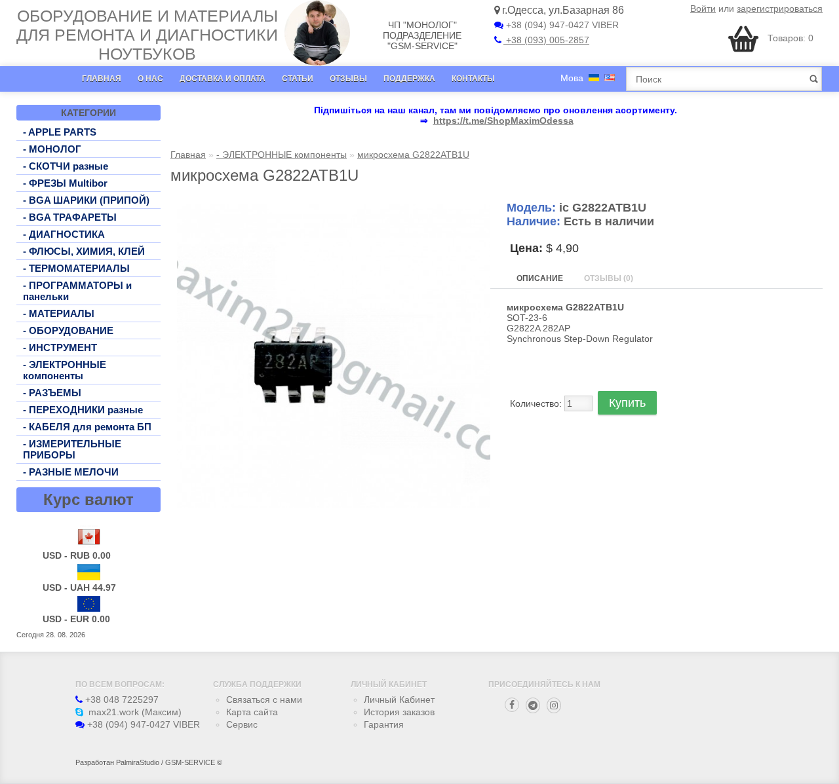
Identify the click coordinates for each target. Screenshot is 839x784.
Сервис (242, 724)
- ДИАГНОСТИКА (64, 234)
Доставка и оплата (222, 78)
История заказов (399, 712)
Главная (101, 78)
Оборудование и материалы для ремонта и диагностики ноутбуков (147, 35)
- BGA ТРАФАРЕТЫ (70, 217)
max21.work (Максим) (134, 712)
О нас (150, 78)
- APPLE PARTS (59, 132)
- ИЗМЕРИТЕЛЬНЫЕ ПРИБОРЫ (72, 449)
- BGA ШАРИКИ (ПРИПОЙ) (86, 200)
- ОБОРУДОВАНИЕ (68, 330)
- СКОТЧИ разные (65, 166)
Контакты (473, 78)
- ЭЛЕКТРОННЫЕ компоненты (64, 370)
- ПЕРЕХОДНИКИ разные (83, 409)
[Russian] (594, 77)
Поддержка (409, 78)
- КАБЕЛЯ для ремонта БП (87, 426)
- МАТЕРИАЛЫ (58, 313)
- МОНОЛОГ (52, 149)
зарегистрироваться (780, 8)
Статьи (297, 78)
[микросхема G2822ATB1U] (333, 504)
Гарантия (384, 724)
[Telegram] (532, 705)
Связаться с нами (264, 699)
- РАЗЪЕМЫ (52, 392)
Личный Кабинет (399, 699)
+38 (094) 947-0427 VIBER (561, 25)
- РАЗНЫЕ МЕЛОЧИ (71, 471)
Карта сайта (252, 712)
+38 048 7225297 (121, 699)
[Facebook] (512, 705)
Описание (540, 278)
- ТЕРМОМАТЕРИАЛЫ (76, 268)
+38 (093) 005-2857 (546, 40)
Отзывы (348, 78)
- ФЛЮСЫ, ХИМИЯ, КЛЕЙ (84, 251)
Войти (703, 8)
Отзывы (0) (608, 278)
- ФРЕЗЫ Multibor (65, 183)
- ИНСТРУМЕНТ (60, 347)
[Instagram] (554, 705)
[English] (609, 77)
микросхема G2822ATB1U (413, 154)
